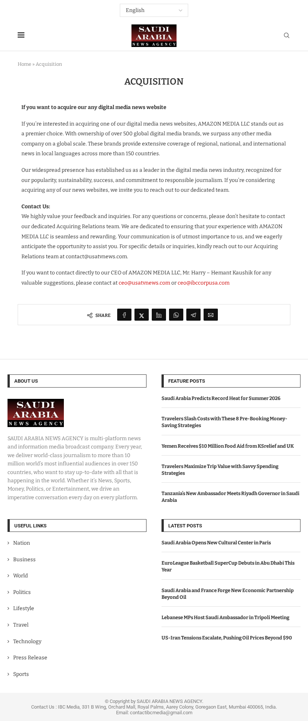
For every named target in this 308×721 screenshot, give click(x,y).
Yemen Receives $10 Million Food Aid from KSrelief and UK (228, 446)
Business (24, 559)
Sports (21, 674)
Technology (27, 641)
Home (24, 64)
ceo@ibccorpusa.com (203, 283)
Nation (21, 543)
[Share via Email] (211, 315)
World (20, 576)
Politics (22, 592)
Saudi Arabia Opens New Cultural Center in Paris (216, 542)
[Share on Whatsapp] (176, 315)
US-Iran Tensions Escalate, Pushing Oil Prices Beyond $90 (227, 638)
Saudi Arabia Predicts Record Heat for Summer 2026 (221, 398)
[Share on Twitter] (141, 315)
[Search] (286, 36)
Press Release (30, 657)
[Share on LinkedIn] (159, 315)
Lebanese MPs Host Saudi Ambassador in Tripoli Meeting (225, 617)
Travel (21, 625)
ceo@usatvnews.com (144, 283)
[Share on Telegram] (193, 315)
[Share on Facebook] (124, 315)
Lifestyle (23, 608)
